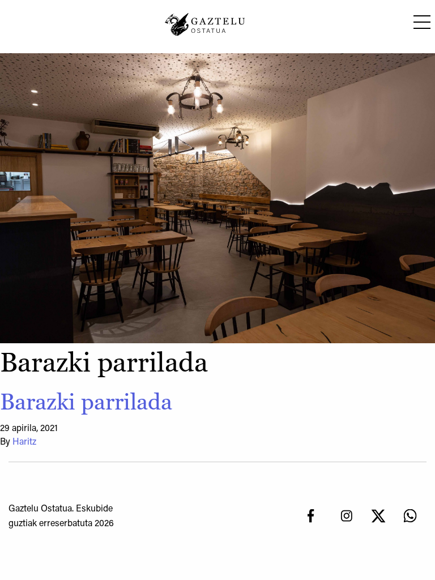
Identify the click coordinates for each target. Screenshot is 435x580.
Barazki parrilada (86, 402)
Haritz (24, 442)
